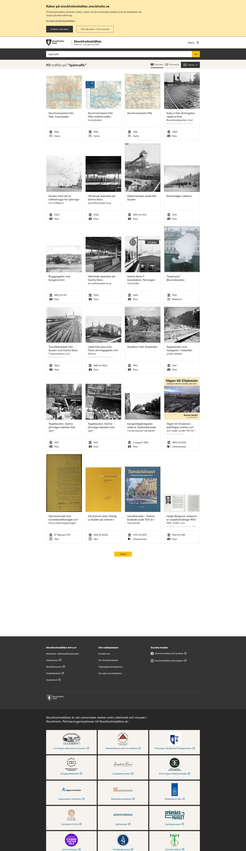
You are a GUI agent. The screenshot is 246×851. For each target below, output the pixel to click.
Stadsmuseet (52, 660)
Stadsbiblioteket (53, 673)
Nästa (123, 554)
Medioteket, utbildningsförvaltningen (62, 654)
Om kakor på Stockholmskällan (60, 21)
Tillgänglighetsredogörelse (110, 667)
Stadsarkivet (51, 680)
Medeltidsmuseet (54, 667)
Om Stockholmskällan (108, 660)
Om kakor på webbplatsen (110, 673)
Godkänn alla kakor (59, 29)
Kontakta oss (104, 654)
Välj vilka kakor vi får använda (95, 29)
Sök (196, 54)
